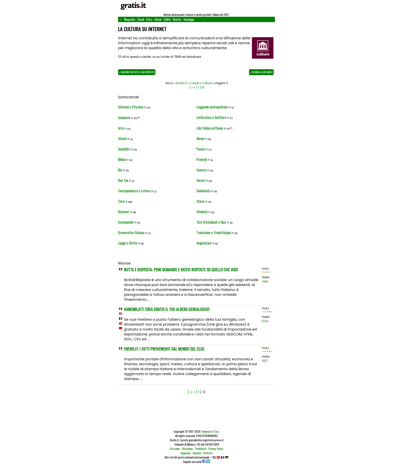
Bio (120, 169)
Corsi (121, 201)
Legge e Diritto (128, 243)
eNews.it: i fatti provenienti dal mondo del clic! (164, 349)
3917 (265, 361)
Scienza (201, 169)
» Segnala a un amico (261, 72)
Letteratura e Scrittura (211, 117)
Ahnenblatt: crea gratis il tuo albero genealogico (167, 309)
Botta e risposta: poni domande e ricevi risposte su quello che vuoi (181, 269)
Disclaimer (187, 448)
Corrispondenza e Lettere (134, 190)
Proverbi (202, 159)
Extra (149, 19)
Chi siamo (175, 448)
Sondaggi (188, 19)
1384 (265, 282)
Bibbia (122, 159)
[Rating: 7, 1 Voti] (267, 273)
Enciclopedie (126, 222)
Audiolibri (124, 149)
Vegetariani (204, 243)
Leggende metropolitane (212, 107)
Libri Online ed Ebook (210, 128)
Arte (121, 128)
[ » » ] (193, 87)
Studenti (202, 211)
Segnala (197, 453)
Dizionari (124, 211)
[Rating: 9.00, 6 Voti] (267, 352)
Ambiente (124, 117)
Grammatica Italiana (131, 232)
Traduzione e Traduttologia (214, 232)
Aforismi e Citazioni (131, 107)
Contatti (207, 453)
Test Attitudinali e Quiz (211, 222)
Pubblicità (200, 448)
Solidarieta (203, 190)
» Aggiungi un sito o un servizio (136, 72)
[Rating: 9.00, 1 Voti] (267, 313)
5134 (265, 321)
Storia (200, 201)
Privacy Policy (215, 448)
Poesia (201, 149)
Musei (200, 138)
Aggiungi (185, 453)
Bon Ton (123, 180)
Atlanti (123, 138)
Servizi (201, 180)
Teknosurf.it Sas (210, 431)
